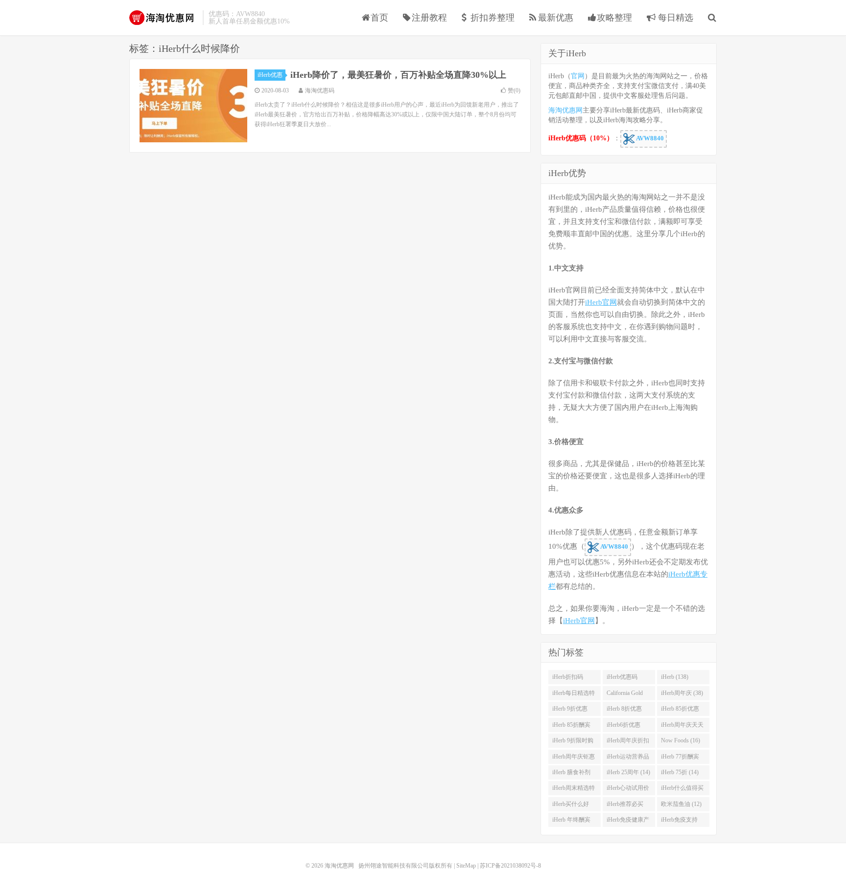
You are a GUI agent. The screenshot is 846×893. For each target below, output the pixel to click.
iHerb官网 (601, 302)
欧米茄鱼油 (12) (681, 804)
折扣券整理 (492, 17)
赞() (514, 90)
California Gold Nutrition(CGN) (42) (625, 695)
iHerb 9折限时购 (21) (572, 742)
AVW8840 (649, 138)
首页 (379, 17)
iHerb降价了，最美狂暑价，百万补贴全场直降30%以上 (398, 75)
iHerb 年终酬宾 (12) (571, 821)
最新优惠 (555, 17)
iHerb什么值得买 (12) (682, 789)
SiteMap (466, 865)
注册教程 (429, 17)
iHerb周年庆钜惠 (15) (573, 758)
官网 (578, 76)
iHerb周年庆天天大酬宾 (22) (682, 726)
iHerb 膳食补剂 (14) (571, 774)
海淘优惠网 (163, 17)
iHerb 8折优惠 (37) (624, 710)
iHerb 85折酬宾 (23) (571, 726)
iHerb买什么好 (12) (570, 806)
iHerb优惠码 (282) (622, 678)
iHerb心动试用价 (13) (628, 789)
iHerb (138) (674, 676)
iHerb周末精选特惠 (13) (573, 789)
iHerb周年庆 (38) (682, 693)
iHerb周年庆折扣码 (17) (628, 742)
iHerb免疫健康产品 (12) (628, 821)
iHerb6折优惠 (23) (623, 726)
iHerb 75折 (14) (680, 772)
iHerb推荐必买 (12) (625, 806)
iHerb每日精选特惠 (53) (573, 695)
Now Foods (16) (680, 740)
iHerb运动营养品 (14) (628, 758)
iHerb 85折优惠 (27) (680, 710)
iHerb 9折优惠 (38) (570, 710)
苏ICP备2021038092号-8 (510, 865)
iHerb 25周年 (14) (628, 772)
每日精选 (674, 17)
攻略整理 (614, 17)
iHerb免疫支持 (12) (679, 821)
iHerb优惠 (270, 74)
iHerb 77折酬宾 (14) (680, 758)
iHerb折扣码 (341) (567, 678)
